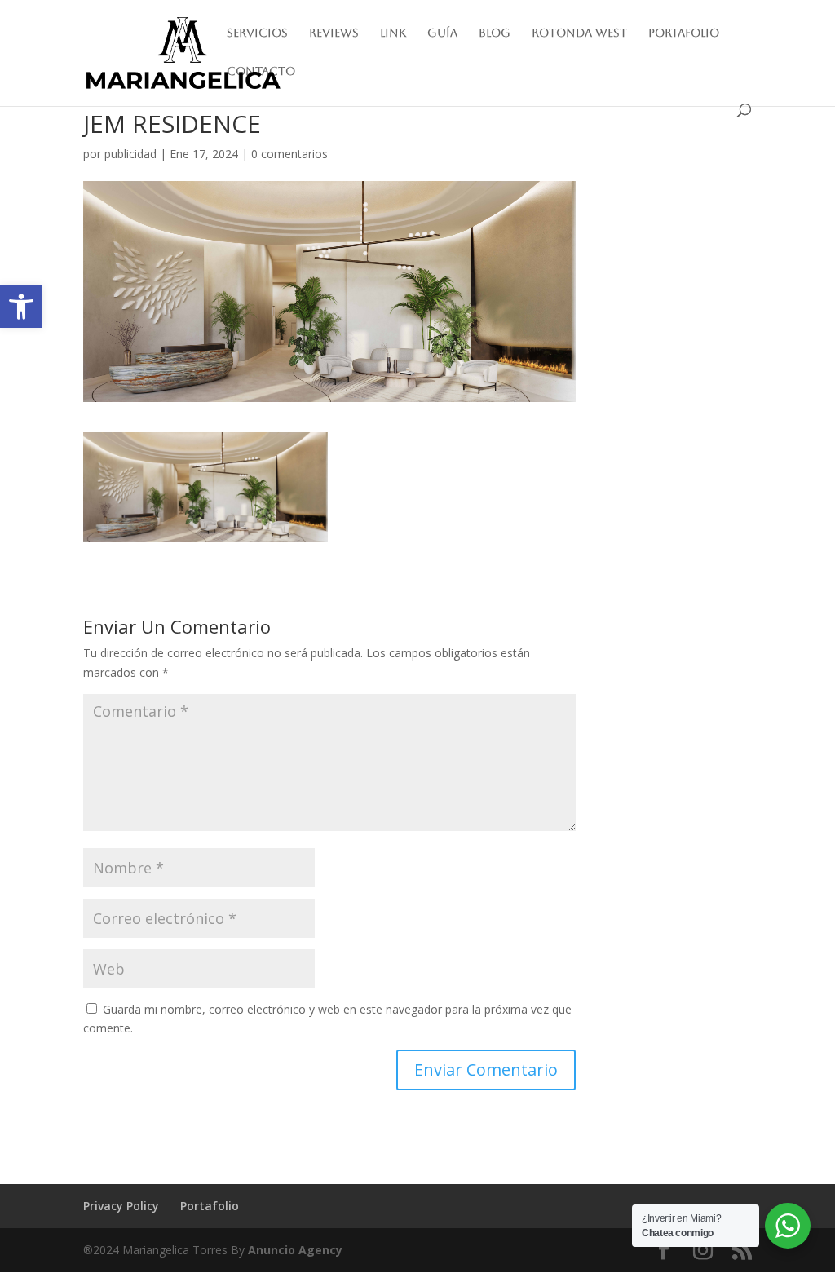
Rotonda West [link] (579, 33)
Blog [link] (494, 33)
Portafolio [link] (683, 33)
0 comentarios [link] (289, 153)
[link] (21, 306)
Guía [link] (442, 33)
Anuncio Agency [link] (295, 1250)
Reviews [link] (334, 33)
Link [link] (393, 33)
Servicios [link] (257, 33)
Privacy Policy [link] (121, 1205)
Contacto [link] (261, 71)
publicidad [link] (130, 153)
